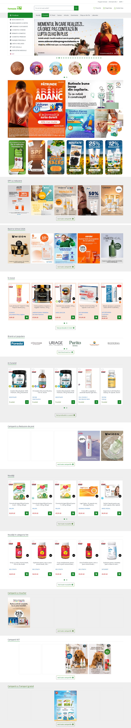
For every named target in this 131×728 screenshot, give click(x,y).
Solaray (104, 399)
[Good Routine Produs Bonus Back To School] (94, 94)
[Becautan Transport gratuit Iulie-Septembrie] (89, 706)
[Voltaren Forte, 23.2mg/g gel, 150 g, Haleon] (36, 109)
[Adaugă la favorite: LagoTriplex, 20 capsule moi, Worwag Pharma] (79, 482)
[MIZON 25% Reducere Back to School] (19, 248)
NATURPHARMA (83, 312)
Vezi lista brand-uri (64, 352)
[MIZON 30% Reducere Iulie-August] (112, 446)
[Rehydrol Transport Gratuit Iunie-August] (65, 706)
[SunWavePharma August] (109, 123)
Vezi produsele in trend (65, 328)
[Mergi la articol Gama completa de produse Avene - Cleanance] (87, 58)
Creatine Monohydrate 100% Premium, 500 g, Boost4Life (65, 391)
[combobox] (54, 8)
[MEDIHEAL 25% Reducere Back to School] (112, 248)
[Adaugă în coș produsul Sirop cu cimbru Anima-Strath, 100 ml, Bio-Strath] (27, 574)
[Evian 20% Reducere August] (89, 446)
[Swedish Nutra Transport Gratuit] (112, 706)
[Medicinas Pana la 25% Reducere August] (19, 446)
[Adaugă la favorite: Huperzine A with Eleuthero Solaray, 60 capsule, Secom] (103, 370)
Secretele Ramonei (38, 314)
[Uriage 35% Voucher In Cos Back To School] (65, 612)
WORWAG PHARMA (84, 508)
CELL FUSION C (83, 397)
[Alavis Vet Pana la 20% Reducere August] (53, 659)
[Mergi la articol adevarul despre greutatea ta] (59, 58)
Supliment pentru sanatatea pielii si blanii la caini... (111, 563)
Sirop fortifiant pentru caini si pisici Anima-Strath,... (88, 563)
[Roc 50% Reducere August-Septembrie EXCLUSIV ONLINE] (89, 200)
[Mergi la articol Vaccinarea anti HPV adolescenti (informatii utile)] (68, 58)
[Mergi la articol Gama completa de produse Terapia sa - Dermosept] (96, 58)
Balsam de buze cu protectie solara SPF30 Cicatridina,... (111, 306)
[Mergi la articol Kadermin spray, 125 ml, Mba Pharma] (82, 58)
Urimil (80, 314)
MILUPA (11, 508)
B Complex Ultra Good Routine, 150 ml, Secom (42, 391)
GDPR (120, 2)
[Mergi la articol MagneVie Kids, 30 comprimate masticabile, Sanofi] (91, 58)
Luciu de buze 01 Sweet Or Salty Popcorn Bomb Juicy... (19, 306)
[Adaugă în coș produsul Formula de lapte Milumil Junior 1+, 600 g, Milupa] (73, 513)
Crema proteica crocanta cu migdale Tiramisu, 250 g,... (42, 306)
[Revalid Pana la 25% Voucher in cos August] (42, 612)
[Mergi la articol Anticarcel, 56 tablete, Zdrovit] (61, 58)
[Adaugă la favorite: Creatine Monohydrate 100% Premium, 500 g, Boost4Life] (56, 370)
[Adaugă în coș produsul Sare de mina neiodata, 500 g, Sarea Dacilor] (73, 317)
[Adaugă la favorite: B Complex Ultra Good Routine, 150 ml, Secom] (33, 370)
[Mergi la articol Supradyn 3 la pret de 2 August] (77, 58)
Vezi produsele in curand (64, 415)
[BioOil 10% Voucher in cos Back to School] (42, 248)
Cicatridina (105, 314)
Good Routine (36, 399)
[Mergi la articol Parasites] (71, 58)
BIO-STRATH (12, 569)
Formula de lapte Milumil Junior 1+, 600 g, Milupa (65, 504)
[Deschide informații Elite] (10, 287)
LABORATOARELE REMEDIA (40, 312)
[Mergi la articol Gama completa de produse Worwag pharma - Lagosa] (66, 58)
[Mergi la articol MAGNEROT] (101, 58)
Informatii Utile (113, 2)
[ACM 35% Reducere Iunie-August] (19, 200)
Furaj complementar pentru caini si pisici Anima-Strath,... (65, 563)
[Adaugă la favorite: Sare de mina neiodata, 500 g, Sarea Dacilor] (57, 285)
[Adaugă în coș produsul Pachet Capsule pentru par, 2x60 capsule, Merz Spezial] (119, 513)
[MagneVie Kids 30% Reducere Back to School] (65, 248)
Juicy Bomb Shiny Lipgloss (17, 314)
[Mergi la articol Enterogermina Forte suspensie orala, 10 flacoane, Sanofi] (84, 58)
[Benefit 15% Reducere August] (65, 446)
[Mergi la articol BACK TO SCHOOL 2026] (57, 58)
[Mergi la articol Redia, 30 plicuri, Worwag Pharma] (75, 58)
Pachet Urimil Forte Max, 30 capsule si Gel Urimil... (88, 306)
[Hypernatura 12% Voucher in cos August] (89, 612)
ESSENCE (12, 312)
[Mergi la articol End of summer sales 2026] (80, 58)
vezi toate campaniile (64, 219)
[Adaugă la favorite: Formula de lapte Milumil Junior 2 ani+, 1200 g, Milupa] (10, 482)
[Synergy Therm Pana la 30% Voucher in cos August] (112, 612)
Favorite (98, 8)
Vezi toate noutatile (64, 524)
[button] (27, 402)
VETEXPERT (105, 569)
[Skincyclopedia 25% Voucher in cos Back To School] (19, 612)
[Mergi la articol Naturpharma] (64, 58)
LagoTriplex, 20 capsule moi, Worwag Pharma (88, 504)
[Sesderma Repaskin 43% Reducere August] (65, 200)
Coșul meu (108, 8)
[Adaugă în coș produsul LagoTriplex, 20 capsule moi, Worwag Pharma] (96, 513)
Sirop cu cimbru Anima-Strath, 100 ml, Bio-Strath (19, 563)
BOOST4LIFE (12, 397)
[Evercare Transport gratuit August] (19, 706)
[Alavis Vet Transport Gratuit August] (30, 659)
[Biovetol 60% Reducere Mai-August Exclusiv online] (77, 659)
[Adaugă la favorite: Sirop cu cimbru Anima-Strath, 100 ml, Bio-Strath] (10, 541)
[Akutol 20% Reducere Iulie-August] (42, 446)
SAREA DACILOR (60, 312)
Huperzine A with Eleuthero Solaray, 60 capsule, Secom (111, 391)
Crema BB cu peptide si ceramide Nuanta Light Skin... (88, 391)
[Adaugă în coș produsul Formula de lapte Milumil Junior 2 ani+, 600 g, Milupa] (50, 513)
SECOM (34, 397)
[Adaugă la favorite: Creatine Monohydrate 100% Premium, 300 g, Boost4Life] (10, 370)
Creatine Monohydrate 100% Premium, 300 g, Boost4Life (19, 391)
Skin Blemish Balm (84, 399)
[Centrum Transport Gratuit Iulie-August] (42, 706)
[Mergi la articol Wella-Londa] (73, 58)
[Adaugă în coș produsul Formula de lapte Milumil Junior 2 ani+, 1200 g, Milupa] (27, 513)
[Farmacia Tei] (15, 8)
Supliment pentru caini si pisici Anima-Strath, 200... (42, 563)
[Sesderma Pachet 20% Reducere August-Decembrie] (42, 200)
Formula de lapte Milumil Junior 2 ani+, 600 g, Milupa (42, 504)
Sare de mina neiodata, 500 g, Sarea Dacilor (65, 306)
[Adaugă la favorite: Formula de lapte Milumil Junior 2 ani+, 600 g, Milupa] (33, 482)
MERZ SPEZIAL (106, 508)
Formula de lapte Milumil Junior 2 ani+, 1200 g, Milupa (19, 504)
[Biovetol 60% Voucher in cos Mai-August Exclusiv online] (100, 659)
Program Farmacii (102, 2)
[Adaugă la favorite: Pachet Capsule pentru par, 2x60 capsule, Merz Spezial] (103, 482)
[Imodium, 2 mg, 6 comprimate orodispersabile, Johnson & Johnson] (80, 123)
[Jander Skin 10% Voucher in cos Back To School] (89, 248)
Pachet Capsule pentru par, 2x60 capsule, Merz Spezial (111, 504)
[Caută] (76, 8)
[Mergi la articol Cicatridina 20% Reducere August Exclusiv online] (94, 58)
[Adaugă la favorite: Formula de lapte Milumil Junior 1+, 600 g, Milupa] (56, 482)
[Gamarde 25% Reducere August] (112, 200)
